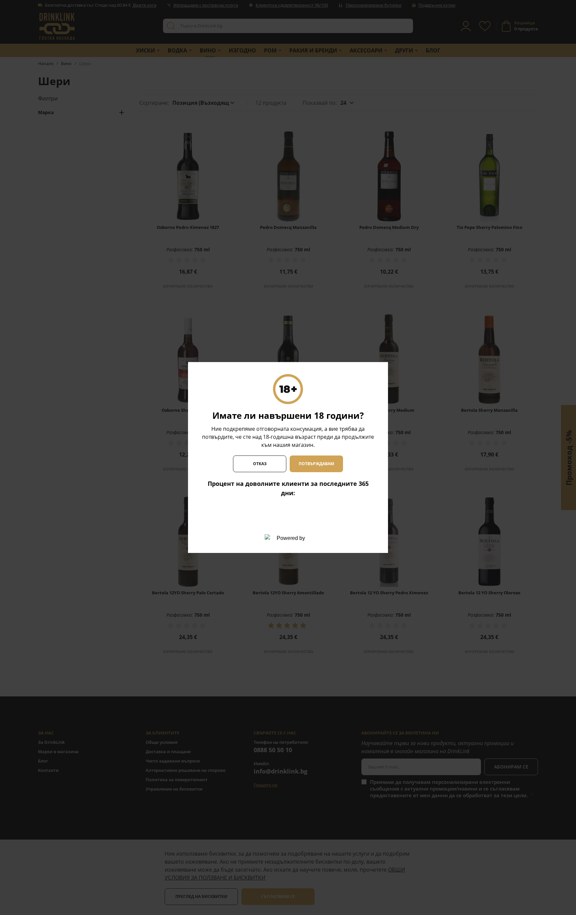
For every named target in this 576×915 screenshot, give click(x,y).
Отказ (260, 464)
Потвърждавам (316, 464)
